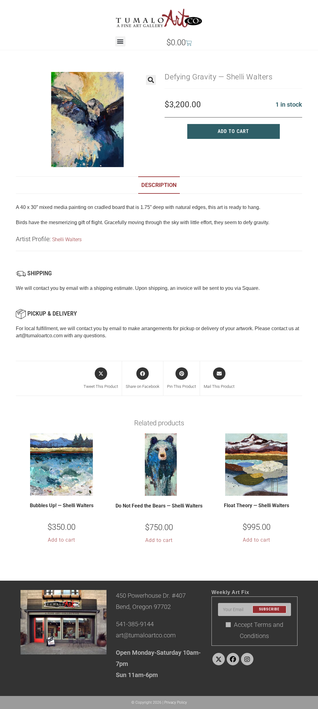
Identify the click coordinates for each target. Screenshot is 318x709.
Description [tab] (159, 185)
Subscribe (269, 609)
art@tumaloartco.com (39, 335)
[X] (218, 659)
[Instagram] (247, 659)
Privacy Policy (175, 702)
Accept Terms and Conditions (258, 630)
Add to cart (233, 131)
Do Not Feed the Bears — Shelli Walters (159, 506)
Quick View (65, 490)
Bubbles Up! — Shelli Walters (61, 505)
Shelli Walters (67, 239)
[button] (120, 41)
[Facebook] (233, 659)
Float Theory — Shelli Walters (256, 505)
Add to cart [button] (61, 540)
